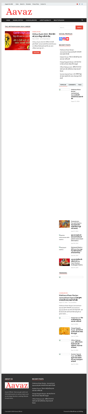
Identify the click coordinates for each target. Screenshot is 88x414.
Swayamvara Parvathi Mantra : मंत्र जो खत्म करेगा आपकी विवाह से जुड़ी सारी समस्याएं (76, 224)
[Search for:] (71, 27)
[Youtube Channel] (67, 38)
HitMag (81, 411)
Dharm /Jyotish (18, 20)
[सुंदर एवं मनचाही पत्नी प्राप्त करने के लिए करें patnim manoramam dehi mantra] (64, 235)
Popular (63, 84)
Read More (35, 52)
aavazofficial (73, 302)
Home (17, 4)
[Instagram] (82, 4)
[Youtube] (77, 4)
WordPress (73, 411)
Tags (79, 84)
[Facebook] (80, 4)
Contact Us (43, 4)
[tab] (63, 85)
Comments (72, 84)
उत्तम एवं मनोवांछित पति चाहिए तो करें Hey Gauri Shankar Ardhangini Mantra (77, 262)
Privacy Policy (35, 4)
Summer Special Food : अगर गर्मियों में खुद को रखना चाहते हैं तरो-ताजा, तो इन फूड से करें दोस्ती (71, 76)
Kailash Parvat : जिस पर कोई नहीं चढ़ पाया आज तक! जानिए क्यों (77, 319)
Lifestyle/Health (45, 20)
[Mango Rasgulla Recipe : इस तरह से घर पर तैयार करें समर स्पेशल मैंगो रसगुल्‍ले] (64, 328)
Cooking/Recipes (31, 20)
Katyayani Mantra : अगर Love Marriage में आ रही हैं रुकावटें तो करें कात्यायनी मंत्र (77, 249)
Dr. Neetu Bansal (46, 39)
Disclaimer (28, 4)
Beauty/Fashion (59, 20)
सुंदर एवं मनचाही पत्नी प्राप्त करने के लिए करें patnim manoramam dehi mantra (77, 237)
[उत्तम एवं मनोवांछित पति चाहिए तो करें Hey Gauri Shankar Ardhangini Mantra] (64, 259)
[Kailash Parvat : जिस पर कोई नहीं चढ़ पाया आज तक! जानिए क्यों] (64, 318)
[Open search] (82, 20)
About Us (22, 4)
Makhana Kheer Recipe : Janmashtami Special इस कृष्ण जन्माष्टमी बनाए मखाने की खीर (70, 52)
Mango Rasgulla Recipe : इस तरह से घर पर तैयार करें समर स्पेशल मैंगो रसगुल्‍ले (77, 330)
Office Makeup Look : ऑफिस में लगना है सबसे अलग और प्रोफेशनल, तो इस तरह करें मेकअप (70, 69)
